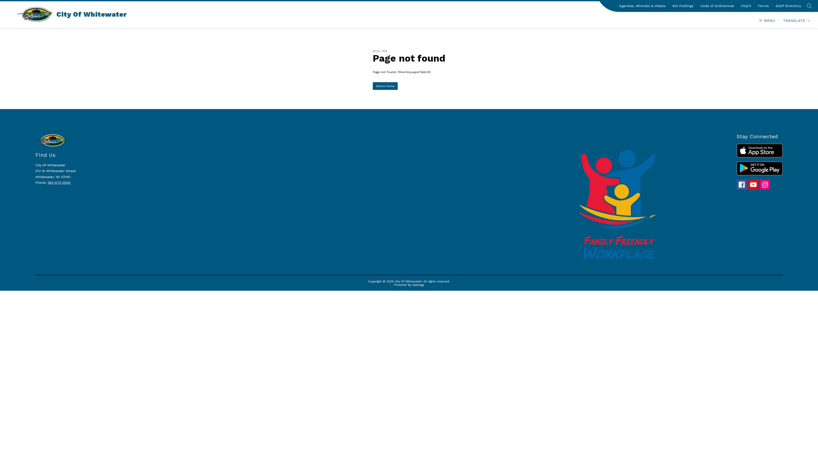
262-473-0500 (59, 183)
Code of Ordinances (717, 6)
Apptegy (418, 284)
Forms (763, 6)
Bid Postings (683, 6)
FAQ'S (746, 6)
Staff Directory (788, 6)
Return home (385, 86)
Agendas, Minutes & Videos (642, 6)
